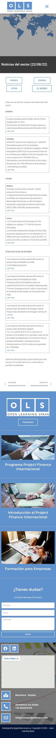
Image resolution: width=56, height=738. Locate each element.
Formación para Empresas (28, 569)
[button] (47, 6)
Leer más (10, 131)
